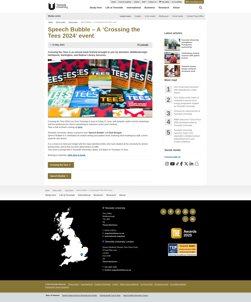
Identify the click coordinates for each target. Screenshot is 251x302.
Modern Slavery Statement (129, 284)
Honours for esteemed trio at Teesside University (187, 112)
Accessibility (177, 2)
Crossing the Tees (59, 165)
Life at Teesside (67, 195)
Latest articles (173, 33)
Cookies (115, 284)
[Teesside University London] (82, 255)
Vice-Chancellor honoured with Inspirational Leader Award (186, 90)
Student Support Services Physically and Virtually (79, 295)
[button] (194, 2)
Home (113, 2)
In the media (150, 16)
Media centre (54, 16)
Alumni (136, 2)
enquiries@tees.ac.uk (114, 233)
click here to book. (77, 155)
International (84, 195)
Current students (125, 2)
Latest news (125, 16)
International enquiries (115, 236)
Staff (144, 2)
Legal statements (87, 284)
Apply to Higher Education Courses (135, 295)
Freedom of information (102, 284)
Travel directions (109, 225)
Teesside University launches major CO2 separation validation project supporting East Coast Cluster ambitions (187, 136)
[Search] (200, 8)
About (122, 195)
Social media (177, 16)
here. (80, 127)
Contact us (152, 2)
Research (111, 195)
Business (98, 195)
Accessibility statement (178, 284)
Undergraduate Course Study (110, 295)
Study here (50, 195)
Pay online (165, 2)
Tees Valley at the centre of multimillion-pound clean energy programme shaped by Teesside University (186, 101)
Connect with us (172, 157)
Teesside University (58, 6)
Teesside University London (119, 241)
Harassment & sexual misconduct (57, 287)
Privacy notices (73, 284)
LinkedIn (143, 45)
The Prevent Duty (146, 284)
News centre (60, 22)
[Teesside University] (75, 236)
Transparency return (161, 284)
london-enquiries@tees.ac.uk (118, 270)
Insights (138, 16)
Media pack (164, 16)
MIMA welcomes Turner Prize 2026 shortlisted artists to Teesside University (187, 122)
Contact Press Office (195, 16)
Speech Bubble (58, 176)
